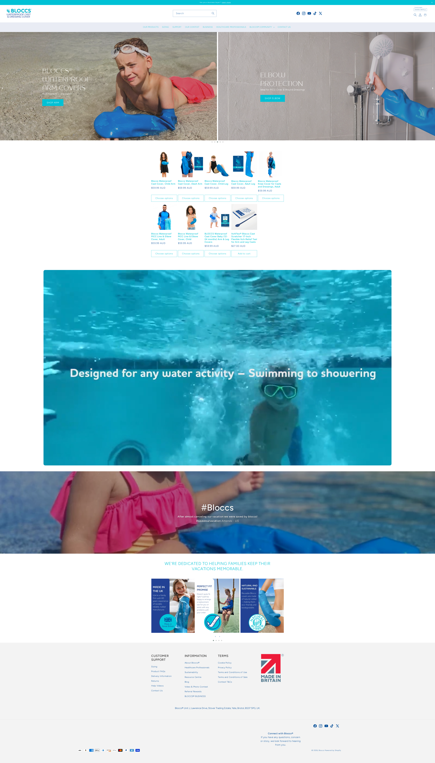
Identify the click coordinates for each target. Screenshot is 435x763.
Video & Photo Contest (196, 687)
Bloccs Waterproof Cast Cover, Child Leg (216, 182)
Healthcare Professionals (197, 667)
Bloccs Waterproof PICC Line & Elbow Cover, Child (188, 236)
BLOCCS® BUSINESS (195, 696)
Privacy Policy (225, 667)
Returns (155, 681)
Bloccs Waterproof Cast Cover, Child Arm (163, 182)
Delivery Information (161, 676)
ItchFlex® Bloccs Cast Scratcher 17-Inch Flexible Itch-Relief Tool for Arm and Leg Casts (244, 237)
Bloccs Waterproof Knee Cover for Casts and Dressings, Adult (269, 184)
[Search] (213, 13)
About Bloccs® (192, 663)
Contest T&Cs (225, 682)
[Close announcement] (432, 2)
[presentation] (2, 88)
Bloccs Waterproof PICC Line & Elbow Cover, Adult (161, 236)
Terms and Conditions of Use (232, 672)
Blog (187, 682)
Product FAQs (158, 671)
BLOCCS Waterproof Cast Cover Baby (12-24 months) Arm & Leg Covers (217, 237)
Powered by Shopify (333, 750)
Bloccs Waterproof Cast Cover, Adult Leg (243, 182)
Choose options (164, 198)
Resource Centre (193, 677)
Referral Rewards (193, 691)
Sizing (154, 666)
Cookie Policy (225, 663)
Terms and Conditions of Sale (233, 677)
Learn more (226, 2)
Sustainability (191, 672)
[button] (262, 27)
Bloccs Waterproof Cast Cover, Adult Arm (190, 182)
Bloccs (321, 750)
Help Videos (157, 686)
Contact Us (157, 690)
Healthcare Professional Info (62, 100)
